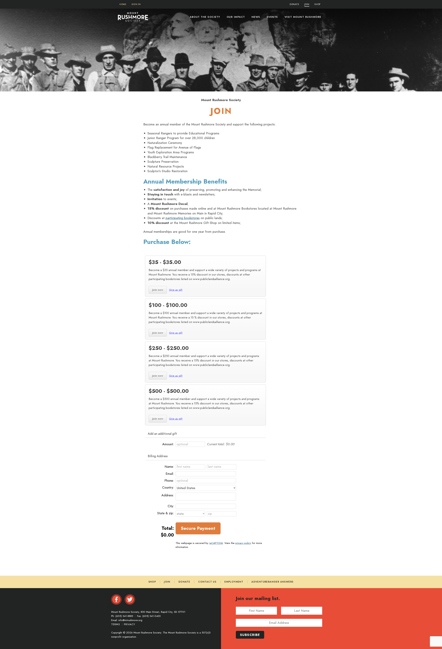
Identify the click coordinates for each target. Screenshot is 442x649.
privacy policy (243, 543)
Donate (184, 581)
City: (171, 506)
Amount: (168, 444)
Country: (168, 487)
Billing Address (158, 456)
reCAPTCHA (216, 543)
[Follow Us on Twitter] (130, 599)
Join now (156, 289)
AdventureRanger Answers (272, 581)
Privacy (129, 624)
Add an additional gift (162, 433)
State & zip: (165, 513)
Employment (233, 581)
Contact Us (207, 581)
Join (167, 581)
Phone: (169, 480)
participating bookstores (183, 218)
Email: (170, 473)
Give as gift (175, 289)
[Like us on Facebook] (116, 599)
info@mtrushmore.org (130, 620)
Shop (152, 581)
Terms (116, 624)
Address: (167, 495)
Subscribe (250, 634)
